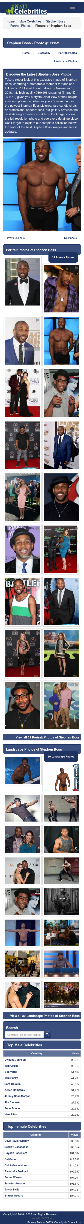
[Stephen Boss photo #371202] (61, 963)
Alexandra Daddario (17, 1171)
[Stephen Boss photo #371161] (61, 549)
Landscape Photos (65, 61)
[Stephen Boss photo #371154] (61, 445)
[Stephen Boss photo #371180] (23, 901)
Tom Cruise (12, 1066)
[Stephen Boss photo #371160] (61, 808)
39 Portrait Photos (63, 257)
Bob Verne (11, 1072)
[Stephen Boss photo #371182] (23, 393)
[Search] (47, 1034)
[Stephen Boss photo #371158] (23, 445)
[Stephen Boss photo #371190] (61, 601)
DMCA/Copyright (56, 1222)
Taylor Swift (12, 1189)
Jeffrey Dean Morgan (17, 1096)
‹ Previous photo (15, 238)
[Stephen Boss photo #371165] (61, 870)
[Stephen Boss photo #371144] (23, 282)
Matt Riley (11, 1114)
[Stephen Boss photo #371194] (61, 932)
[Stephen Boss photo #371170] (23, 601)
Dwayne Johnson (15, 1060)
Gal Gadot (11, 1159)
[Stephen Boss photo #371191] (23, 839)
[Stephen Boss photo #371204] (61, 497)
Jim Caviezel (12, 1102)
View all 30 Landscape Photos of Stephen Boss (45, 1015)
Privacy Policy (35, 1222)
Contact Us (74, 1222)
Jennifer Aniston (15, 1183)
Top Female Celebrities (26, 1126)
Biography (44, 53)
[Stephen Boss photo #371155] (61, 393)
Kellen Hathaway (15, 1090)
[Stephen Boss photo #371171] (23, 341)
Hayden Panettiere (16, 1153)
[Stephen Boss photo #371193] (23, 653)
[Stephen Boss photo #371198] (23, 497)
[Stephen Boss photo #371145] (23, 770)
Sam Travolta (13, 1084)
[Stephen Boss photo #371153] (61, 839)
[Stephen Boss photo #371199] (23, 963)
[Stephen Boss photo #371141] (61, 289)
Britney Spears (14, 1195)
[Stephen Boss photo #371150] (61, 705)
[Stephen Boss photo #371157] (23, 808)
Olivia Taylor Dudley (17, 1141)
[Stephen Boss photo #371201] (61, 995)
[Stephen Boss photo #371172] (61, 653)
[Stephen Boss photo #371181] (23, 932)
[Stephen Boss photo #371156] (23, 549)
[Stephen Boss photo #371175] (61, 777)
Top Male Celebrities (24, 1044)
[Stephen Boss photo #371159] (61, 901)
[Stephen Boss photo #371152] (61, 341)
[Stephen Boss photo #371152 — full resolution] (42, 184)
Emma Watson (13, 1177)
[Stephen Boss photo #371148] (23, 705)
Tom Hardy (11, 1078)
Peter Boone (12, 1108)
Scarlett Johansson (16, 1147)
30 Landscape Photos (61, 756)
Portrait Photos (67, 53)
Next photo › (71, 238)
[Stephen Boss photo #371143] (23, 995)
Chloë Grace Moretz (17, 1165)
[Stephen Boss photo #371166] (23, 870)
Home (26, 53)
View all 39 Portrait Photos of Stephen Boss (48, 737)
